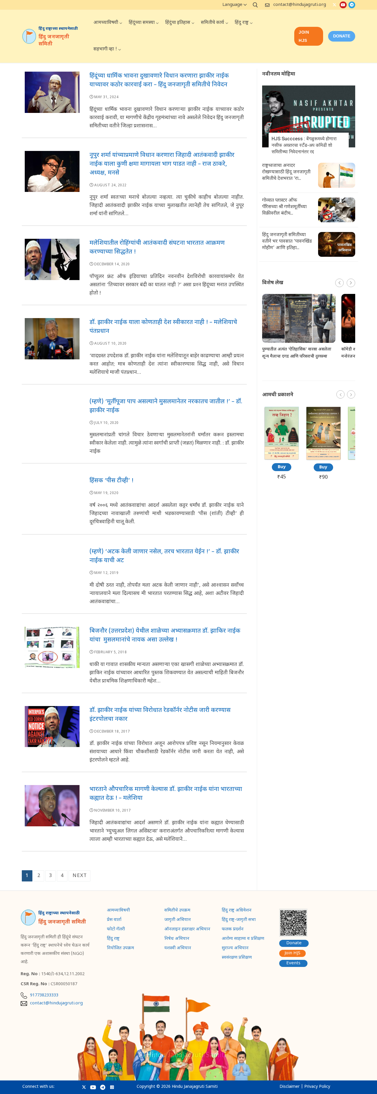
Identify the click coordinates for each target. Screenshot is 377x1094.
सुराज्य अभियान (235, 948)
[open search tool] (255, 5)
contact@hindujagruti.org (299, 5)
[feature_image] (308, 116)
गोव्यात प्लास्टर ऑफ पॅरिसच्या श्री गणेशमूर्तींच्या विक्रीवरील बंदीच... (284, 207)
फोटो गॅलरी (116, 929)
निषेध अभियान (176, 939)
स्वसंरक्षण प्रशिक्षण (237, 958)
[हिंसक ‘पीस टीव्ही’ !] (52, 503)
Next (79, 876)
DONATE (341, 36)
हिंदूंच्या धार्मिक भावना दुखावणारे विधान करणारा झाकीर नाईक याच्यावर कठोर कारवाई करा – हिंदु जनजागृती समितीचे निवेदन (159, 80)
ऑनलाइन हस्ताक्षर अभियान (187, 929)
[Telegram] (351, 4)
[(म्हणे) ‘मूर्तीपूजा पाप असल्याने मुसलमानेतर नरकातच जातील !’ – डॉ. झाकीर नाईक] (52, 428)
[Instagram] (112, 1087)
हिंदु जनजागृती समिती (54, 40)
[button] (351, 283)
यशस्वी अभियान (177, 948)
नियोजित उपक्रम (120, 948)
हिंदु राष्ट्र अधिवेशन (237, 911)
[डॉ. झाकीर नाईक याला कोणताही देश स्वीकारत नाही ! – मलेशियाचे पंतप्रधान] (52, 349)
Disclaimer (290, 1087)
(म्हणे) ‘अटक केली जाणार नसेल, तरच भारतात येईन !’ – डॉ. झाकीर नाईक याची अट (164, 556)
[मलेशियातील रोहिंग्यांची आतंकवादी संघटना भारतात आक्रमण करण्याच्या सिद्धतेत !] (52, 270)
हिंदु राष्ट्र (113, 939)
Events (293, 963)
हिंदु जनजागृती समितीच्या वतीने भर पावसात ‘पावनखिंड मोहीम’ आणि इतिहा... (287, 241)
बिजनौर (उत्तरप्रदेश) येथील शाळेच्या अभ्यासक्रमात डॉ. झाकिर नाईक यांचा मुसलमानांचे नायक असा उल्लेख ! (165, 635)
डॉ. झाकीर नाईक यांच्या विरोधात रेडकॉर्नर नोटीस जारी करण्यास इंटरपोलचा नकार (160, 715)
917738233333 (44, 995)
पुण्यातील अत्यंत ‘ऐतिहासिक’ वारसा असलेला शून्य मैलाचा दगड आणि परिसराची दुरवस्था (296, 353)
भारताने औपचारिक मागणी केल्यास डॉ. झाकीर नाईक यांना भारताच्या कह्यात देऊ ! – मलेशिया (166, 794)
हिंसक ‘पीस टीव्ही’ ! (111, 481)
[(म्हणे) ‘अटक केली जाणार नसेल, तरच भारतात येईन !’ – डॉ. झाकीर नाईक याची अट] (52, 579)
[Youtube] (343, 4)
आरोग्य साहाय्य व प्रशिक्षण (243, 939)
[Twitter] (334, 4)
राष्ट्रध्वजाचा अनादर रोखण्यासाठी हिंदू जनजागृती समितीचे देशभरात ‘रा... (286, 172)
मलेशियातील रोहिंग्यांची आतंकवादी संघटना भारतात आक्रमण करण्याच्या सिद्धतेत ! (157, 247)
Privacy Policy (317, 1087)
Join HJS (304, 36)
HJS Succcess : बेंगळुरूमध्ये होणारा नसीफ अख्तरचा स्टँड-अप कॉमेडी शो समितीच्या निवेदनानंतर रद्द (304, 145)
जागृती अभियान (177, 920)
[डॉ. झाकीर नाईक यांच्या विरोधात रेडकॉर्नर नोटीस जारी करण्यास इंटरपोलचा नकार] (52, 737)
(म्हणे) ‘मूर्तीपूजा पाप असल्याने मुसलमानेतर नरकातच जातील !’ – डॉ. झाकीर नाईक (166, 406)
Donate (294, 943)
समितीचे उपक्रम (177, 911)
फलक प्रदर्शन (233, 929)
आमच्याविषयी (118, 911)
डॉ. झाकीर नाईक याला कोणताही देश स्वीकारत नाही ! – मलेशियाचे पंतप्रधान (163, 327)
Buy (282, 467)
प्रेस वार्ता (114, 920)
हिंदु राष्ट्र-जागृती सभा (239, 920)
